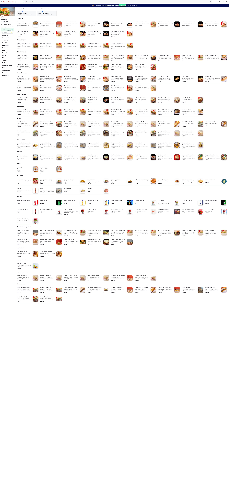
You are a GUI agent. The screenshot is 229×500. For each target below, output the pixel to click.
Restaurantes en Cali (33, 8)
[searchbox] (117, 1)
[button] (11, 2)
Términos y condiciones (132, 5)
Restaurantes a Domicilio (24, 8)
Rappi (18, 8)
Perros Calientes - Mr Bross (6, 24)
